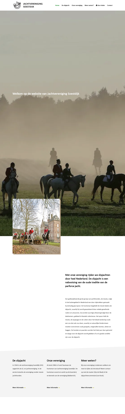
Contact (109, 5)
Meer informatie (18, 387)
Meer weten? (89, 5)
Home (57, 5)
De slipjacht (65, 5)
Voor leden (101, 5)
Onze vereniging (77, 5)
